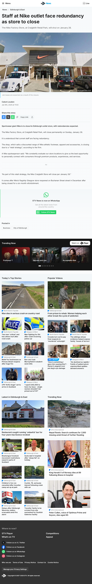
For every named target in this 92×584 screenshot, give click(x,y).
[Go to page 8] (53, 265)
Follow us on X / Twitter (16, 543)
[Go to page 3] (44, 265)
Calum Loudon (8, 102)
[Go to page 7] (51, 265)
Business (6, 228)
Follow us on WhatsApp (16, 551)
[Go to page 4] (45, 265)
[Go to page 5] (47, 265)
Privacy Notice (30, 562)
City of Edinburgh (20, 228)
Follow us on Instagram (16, 556)
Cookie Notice (53, 562)
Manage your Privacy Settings (15, 569)
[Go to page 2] (42, 265)
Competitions (52, 533)
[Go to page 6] (49, 265)
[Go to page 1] (39, 265)
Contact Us (41, 562)
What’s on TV (8, 537)
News (4, 10)
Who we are (6, 562)
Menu (8, 3)
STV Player (7, 533)
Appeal (49, 537)
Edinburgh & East (17, 10)
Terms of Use (18, 562)
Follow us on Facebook (15, 547)
